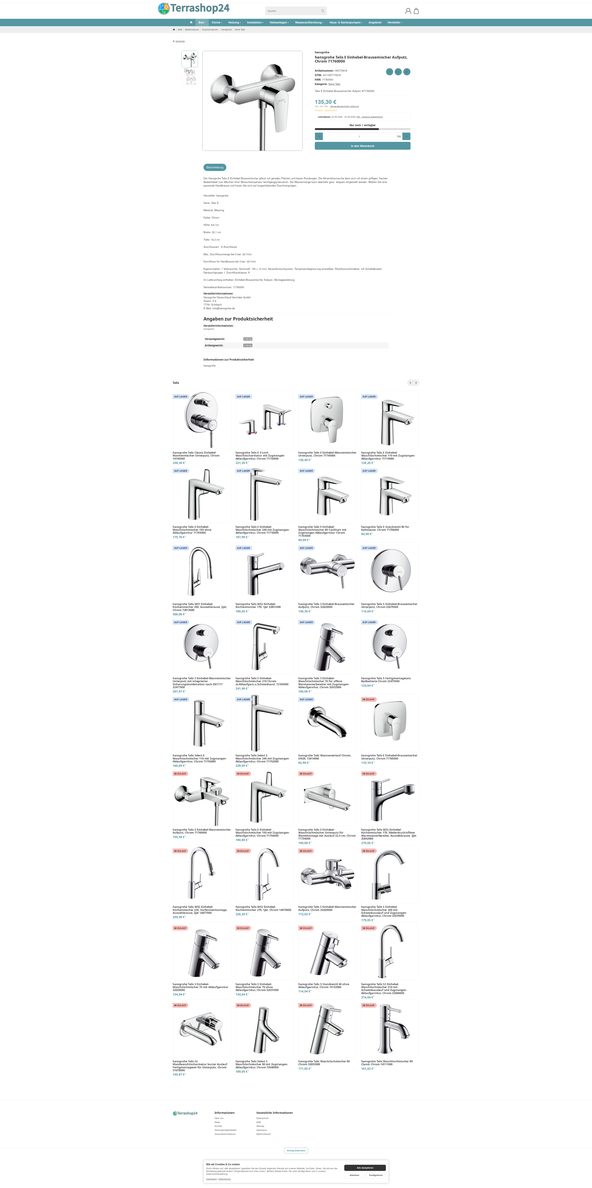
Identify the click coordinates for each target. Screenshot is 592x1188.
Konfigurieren (376, 1175)
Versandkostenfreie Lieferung (344, 106)
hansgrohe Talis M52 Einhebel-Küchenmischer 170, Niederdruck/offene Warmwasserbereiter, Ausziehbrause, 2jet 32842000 (388, 834)
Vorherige (180, 41)
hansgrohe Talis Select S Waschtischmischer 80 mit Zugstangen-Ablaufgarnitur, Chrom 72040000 (262, 1064)
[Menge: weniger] (319, 136)
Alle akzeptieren (365, 1167)
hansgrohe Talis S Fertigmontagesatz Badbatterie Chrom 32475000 (386, 680)
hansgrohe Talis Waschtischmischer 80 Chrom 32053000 (324, 1063)
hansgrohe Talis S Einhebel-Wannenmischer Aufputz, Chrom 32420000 (327, 908)
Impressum (211, 1178)
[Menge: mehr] (406, 136)
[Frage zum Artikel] (407, 71)
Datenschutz (225, 1178)
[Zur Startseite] (213, 11)
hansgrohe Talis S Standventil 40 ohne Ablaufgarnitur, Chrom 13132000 (323, 986)
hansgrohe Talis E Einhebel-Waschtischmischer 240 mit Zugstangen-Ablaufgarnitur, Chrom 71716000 (263, 529)
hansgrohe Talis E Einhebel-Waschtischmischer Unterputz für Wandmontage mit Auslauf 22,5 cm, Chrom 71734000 (327, 834)
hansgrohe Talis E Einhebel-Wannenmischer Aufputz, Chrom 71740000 (202, 831)
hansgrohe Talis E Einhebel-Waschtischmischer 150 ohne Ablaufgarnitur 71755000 (192, 529)
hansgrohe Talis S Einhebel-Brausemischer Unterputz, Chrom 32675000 (389, 606)
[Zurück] (410, 383)
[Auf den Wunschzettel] (389, 71)
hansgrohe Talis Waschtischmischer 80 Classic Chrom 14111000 (387, 1063)
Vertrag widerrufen (296, 1150)
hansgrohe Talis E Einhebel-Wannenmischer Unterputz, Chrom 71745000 (327, 454)
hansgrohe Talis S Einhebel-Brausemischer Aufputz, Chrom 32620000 (326, 606)
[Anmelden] (408, 11)
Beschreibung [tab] (214, 167)
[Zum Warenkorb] (416, 11)
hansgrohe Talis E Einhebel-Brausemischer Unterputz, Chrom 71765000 (389, 757)
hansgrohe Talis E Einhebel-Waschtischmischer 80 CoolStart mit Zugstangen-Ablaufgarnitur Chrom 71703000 (322, 531)
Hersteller (394, 22)
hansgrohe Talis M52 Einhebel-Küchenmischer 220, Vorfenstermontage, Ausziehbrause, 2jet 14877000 (200, 909)
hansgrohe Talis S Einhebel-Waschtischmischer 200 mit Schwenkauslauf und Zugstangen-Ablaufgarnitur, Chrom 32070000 (384, 911)
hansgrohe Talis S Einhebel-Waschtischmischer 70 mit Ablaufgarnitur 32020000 (200, 987)
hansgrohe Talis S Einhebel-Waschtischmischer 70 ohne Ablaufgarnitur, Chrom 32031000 (257, 987)
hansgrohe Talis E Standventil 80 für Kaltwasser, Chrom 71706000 (385, 528)
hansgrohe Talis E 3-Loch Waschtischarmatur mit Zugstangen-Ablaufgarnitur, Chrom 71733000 (260, 455)
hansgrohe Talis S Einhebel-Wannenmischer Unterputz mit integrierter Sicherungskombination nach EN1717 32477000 (202, 683)
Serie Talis (334, 84)
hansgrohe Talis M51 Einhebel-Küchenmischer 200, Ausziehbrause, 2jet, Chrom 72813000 (200, 607)
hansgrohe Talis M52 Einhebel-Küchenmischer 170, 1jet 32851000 (258, 606)
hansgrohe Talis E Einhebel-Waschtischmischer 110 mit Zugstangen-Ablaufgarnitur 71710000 (388, 455)
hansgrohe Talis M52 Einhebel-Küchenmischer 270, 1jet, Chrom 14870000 (263, 908)
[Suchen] (323, 10)
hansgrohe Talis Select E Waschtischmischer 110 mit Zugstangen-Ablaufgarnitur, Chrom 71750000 (200, 758)
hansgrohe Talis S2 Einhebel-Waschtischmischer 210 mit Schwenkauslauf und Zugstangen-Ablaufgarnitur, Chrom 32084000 (384, 989)
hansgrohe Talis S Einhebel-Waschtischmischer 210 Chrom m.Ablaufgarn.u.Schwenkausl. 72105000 (262, 681)
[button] (190, 59)
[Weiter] (416, 383)
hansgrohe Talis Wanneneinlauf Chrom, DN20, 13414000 (324, 757)
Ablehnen (354, 1175)
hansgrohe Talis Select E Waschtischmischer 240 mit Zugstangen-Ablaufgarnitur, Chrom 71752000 (263, 758)
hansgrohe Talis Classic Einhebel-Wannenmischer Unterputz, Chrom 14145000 (196, 455)
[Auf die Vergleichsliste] (398, 71)
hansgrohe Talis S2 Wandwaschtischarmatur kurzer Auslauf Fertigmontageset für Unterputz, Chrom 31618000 (200, 1066)
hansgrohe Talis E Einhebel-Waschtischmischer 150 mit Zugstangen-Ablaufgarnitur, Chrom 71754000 (263, 832)
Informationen (225, 1112)
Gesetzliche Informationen (274, 1112)
